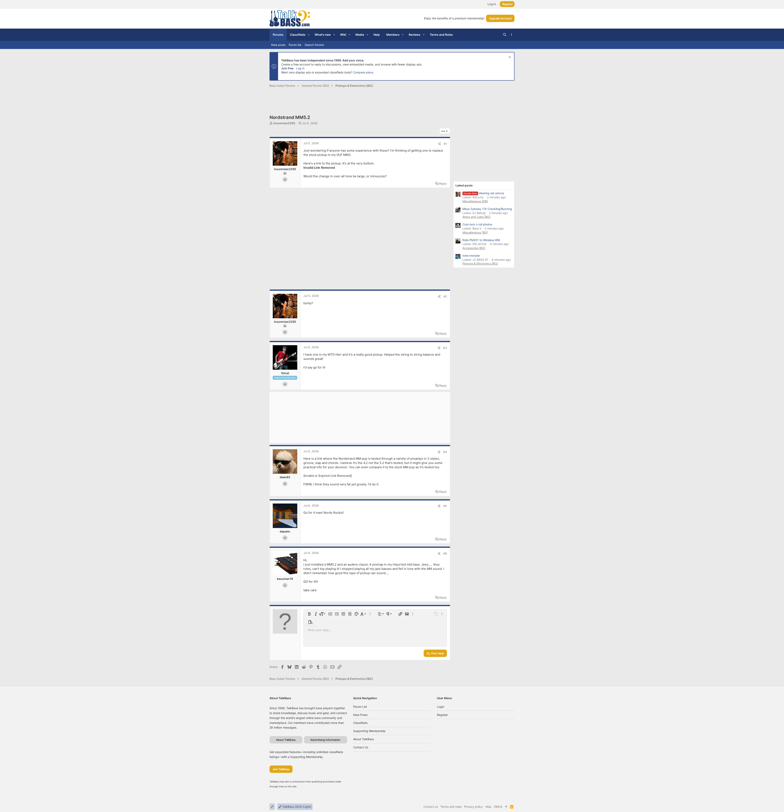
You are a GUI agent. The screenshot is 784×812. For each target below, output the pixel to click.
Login (440, 706)
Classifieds (360, 722)
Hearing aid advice (483, 193)
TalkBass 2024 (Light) (296, 806)
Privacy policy (473, 806)
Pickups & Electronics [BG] (480, 263)
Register (442, 715)
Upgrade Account (500, 18)
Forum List (360, 706)
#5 (445, 506)
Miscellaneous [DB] (475, 201)
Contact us (360, 747)
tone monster (471, 255)
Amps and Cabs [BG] (476, 217)
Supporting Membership (369, 731)
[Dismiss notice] (509, 57)
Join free (287, 68)
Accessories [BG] (473, 248)
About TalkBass (363, 739)
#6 (445, 553)
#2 (445, 296)
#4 (445, 452)
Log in (300, 68)
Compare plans (363, 72)
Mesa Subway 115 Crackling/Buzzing (487, 209)
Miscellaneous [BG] (475, 232)
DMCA (498, 806)
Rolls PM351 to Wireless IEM (481, 240)
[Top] (506, 806)
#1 (445, 143)
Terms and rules (451, 806)
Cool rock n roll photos (477, 224)
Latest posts (464, 185)
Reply (443, 183)
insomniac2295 (284, 123)
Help (488, 806)
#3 (445, 347)
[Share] (439, 144)
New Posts (360, 715)
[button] (308, 34)
